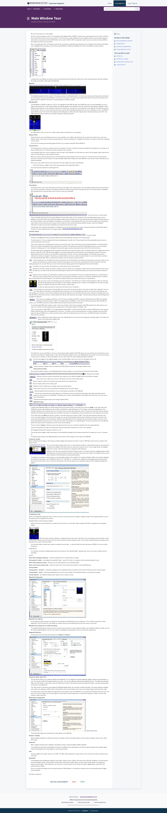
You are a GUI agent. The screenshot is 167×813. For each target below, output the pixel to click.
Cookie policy (94, 810)
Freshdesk (85, 810)
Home (110, 3)
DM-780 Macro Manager (122, 59)
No (75, 782)
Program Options (120, 64)
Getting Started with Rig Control (124, 62)
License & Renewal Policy (100, 802)
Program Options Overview (123, 49)
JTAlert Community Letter (84, 802)
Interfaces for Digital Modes (123, 46)
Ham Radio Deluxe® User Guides (53, 9)
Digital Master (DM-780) (62, 9)
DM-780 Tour (119, 56)
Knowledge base (120, 3)
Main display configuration (35, 774)
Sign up (135, 3)
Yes (83, 782)
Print (118, 34)
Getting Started (120, 43)
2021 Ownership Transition (67, 802)
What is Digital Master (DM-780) (124, 41)
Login (129, 3)
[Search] (137, 9)
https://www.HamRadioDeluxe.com (72, 229)
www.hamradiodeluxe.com (88, 797)
